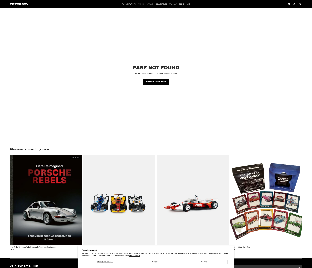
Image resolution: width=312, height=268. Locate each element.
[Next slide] (151, 200)
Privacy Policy (134, 256)
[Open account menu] (294, 4)
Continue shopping (156, 82)
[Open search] (289, 4)
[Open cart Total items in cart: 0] (299, 4)
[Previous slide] (87, 200)
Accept (154, 262)
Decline (204, 262)
